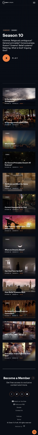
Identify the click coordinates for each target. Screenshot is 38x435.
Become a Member (16, 378)
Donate (19, 407)
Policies (19, 416)
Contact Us (19, 410)
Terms (19, 419)
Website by (22, 426)
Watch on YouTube (20, 401)
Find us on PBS (20, 404)
